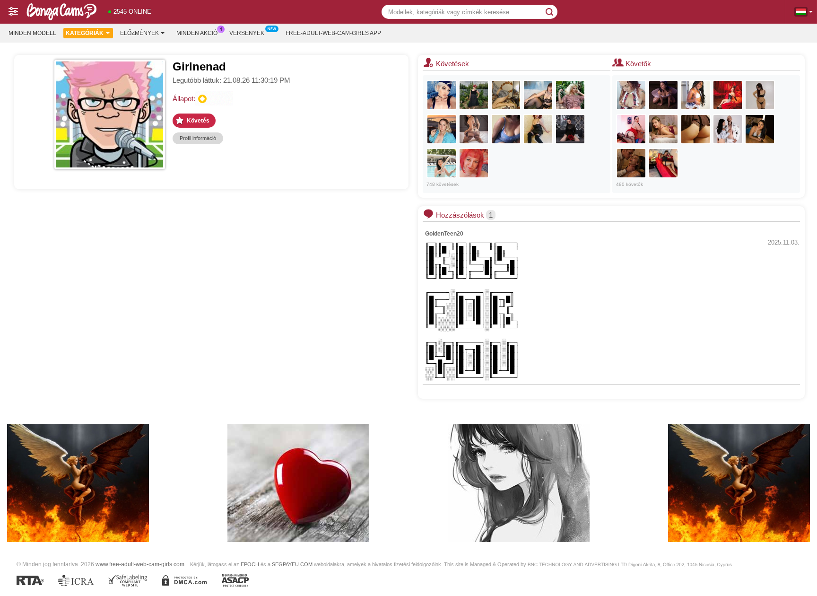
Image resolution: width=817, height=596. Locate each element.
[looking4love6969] (570, 129)
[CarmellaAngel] (570, 95)
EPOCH (250, 564)
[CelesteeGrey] (760, 129)
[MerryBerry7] (538, 129)
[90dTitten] (474, 163)
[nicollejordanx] (631, 129)
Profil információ (198, 138)
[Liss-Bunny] (760, 95)
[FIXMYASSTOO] (506, 95)
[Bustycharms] (474, 129)
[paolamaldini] (695, 129)
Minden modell (32, 33)
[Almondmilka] (631, 163)
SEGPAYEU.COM (292, 564)
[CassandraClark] (663, 129)
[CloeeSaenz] (695, 95)
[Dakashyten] (663, 163)
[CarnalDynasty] (728, 129)
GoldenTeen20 (444, 233)
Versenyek (246, 33)
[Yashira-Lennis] (728, 95)
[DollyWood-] (663, 95)
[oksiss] (538, 95)
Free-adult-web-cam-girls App (333, 33)
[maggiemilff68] (474, 95)
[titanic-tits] (441, 129)
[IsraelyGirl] (506, 129)
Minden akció (196, 33)
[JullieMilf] (441, 163)
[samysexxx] (631, 95)
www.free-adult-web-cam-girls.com (140, 564)
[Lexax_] (441, 95)
